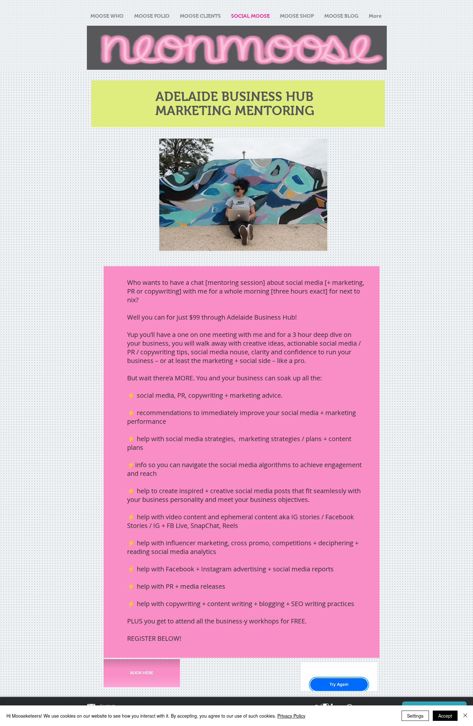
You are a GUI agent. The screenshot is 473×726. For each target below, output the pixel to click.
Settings (415, 715)
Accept (445, 715)
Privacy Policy (291, 715)
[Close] (465, 716)
